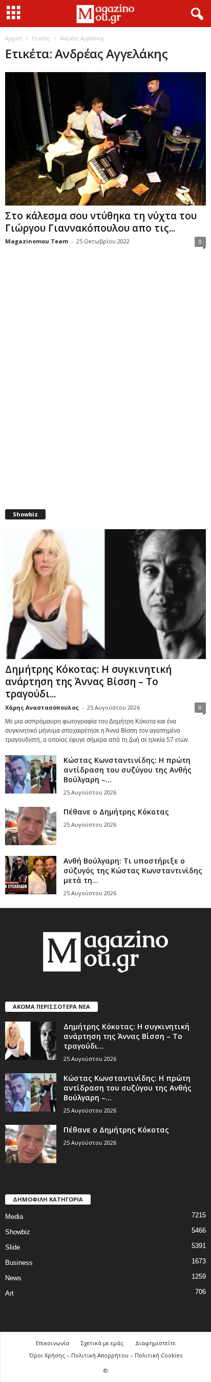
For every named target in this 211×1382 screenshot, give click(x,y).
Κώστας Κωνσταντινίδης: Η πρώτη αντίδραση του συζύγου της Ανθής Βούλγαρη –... (128, 769)
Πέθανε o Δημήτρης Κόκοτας (116, 812)
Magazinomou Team (36, 241)
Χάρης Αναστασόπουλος (42, 707)
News (13, 1278)
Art (9, 1293)
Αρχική (13, 38)
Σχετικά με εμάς (102, 1343)
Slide (12, 1247)
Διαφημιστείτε (155, 1343)
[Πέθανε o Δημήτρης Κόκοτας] (30, 826)
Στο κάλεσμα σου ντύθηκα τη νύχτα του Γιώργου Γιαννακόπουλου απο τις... (101, 222)
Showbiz (17, 1232)
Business (19, 1262)
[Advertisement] (105, 384)
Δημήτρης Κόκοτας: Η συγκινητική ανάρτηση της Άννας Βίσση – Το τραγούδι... (88, 681)
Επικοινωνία (52, 1343)
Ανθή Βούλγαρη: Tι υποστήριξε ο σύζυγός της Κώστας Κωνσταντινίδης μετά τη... (133, 870)
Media (14, 1216)
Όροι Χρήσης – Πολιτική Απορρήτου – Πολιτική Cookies (105, 1355)
